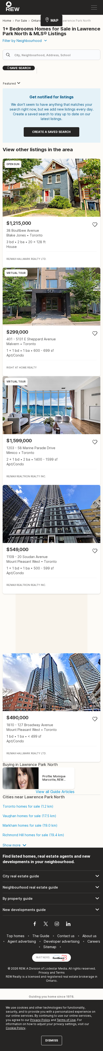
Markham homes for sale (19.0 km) (30, 825)
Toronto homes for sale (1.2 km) (28, 806)
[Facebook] (35, 924)
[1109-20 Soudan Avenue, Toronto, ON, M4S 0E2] (51, 539)
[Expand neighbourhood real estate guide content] (51, 887)
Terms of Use (66, 1020)
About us (89, 936)
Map (54, 20)
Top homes (15, 936)
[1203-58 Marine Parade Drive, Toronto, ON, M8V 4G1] (51, 430)
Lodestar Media (56, 968)
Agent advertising (22, 941)
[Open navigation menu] (94, 7)
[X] (46, 924)
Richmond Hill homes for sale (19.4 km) (33, 835)
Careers (93, 941)
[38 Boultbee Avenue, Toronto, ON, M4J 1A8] (51, 213)
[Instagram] (57, 924)
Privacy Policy (40, 1020)
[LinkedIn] (68, 924)
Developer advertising (62, 941)
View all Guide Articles (55, 791)
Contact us (65, 936)
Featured (9, 83)
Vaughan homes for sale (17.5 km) (29, 816)
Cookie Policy (15, 1028)
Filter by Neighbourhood (22, 41)
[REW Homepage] (13, 7)
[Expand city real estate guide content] (51, 876)
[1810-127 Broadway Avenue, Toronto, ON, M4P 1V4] (51, 707)
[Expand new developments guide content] (51, 909)
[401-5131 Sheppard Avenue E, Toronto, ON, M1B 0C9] (51, 321)
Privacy (44, 972)
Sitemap (49, 947)
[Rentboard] (60, 957)
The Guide (40, 936)
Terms (60, 972)
